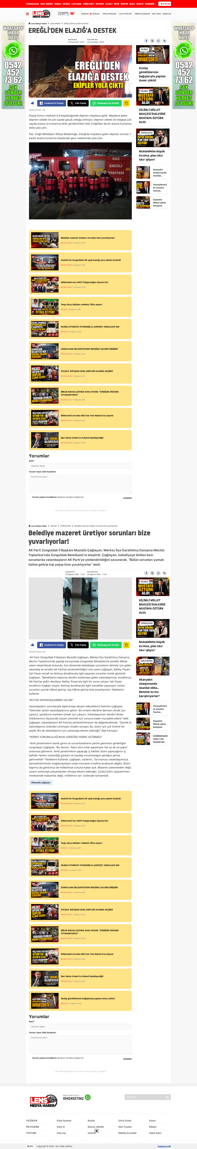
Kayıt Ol (61, 1126)
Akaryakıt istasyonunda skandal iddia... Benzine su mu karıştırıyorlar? (160, 172)
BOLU (132, 4)
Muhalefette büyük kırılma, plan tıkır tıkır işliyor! (152, 155)
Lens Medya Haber (39, 23)
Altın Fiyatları (125, 1126)
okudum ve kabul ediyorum (58, 497)
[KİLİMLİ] (152, 54)
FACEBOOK (31, 1120)
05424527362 (73, 1099)
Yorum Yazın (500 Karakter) (42, 471)
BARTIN (124, 4)
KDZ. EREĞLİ (47, 4)
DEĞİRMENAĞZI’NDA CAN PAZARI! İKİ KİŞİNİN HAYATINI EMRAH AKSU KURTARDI (160, 739)
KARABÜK (149, 4)
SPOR (116, 4)
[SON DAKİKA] (152, 665)
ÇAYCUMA (76, 4)
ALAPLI (108, 4)
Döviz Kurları (124, 1120)
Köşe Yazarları (64, 1120)
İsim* (31, 460)
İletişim (152, 1126)
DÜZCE (139, 4)
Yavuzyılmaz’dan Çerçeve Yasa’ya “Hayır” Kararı (160, 187)
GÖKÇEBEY (88, 4)
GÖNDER (127, 498)
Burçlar (91, 1120)
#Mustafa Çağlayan (40, 782)
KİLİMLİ (66, 4)
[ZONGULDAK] (152, 137)
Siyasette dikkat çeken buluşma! (159, 202)
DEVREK (100, 4)
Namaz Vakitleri (96, 1126)
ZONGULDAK (32, 4)
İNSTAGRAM (32, 1126)
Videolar (53, 526)
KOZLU (58, 4)
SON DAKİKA (55, 23)
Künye (152, 1120)
